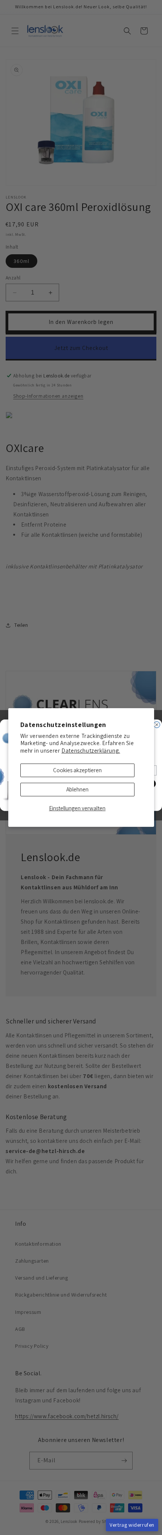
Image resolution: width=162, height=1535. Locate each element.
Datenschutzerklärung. (90, 750)
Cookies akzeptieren (77, 770)
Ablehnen (77, 789)
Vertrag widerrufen (132, 1524)
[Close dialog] (157, 724)
